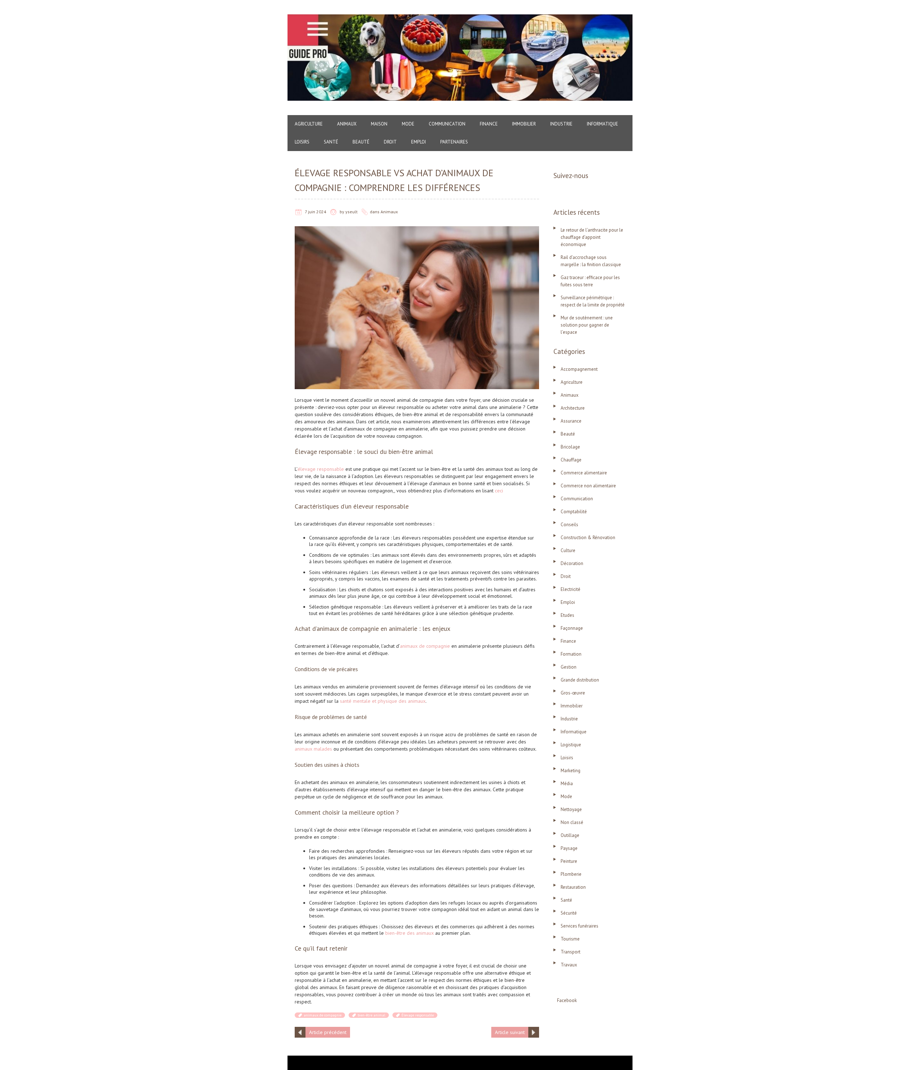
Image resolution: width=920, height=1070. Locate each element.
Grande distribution (580, 680)
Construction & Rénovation (588, 537)
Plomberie (571, 874)
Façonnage (572, 628)
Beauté (361, 142)
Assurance (571, 421)
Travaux (569, 965)
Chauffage (571, 460)
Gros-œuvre (573, 693)
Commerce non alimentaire (588, 486)
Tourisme (570, 939)
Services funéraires (579, 926)
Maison (379, 124)
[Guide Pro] (460, 18)
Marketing (570, 771)
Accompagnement (579, 369)
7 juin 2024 (315, 211)
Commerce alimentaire (584, 473)
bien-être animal (371, 1015)
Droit (390, 142)
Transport (570, 952)
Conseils (569, 525)
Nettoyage (571, 809)
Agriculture (309, 124)
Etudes (567, 615)
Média (567, 783)
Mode (408, 124)
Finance (489, 124)
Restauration (573, 887)
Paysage (569, 848)
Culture (568, 550)
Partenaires (454, 142)
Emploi (418, 142)
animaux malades (313, 749)
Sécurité (569, 913)
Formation (571, 654)
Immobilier (524, 124)
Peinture (569, 861)
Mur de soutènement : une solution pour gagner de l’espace (587, 325)
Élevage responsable (417, 1015)
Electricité (570, 589)
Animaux (346, 124)
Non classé (572, 822)
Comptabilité (574, 512)
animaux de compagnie (425, 646)
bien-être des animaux (409, 933)
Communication (447, 124)
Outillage (570, 835)
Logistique (571, 745)
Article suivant (510, 1032)
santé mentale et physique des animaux (383, 701)
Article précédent (327, 1032)
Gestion (568, 667)
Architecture (573, 408)
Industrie (561, 124)
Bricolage (570, 447)
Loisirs (302, 142)
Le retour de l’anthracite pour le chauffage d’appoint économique (592, 237)
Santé (331, 142)
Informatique (602, 124)
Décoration (572, 563)
